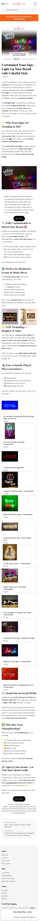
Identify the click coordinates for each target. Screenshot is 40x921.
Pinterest (4, 899)
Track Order (5, 872)
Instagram (5, 896)
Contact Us (5, 858)
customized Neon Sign (15, 806)
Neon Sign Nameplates (19, 813)
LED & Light (19, 804)
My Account (5, 861)
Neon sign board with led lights (15, 808)
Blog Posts (5, 855)
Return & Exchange (8, 878)
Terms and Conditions (8, 881)
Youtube (4, 893)
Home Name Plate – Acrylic (22, 912)
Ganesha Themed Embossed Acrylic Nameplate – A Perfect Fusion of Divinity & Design (19, 834)
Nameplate (27, 804)
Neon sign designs (18, 811)
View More (19, 799)
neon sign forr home (30, 811)
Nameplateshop (11, 783)
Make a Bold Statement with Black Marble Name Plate (17, 826)
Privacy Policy (6, 863)
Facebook (5, 890)
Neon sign (26, 806)
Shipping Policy (7, 875)
